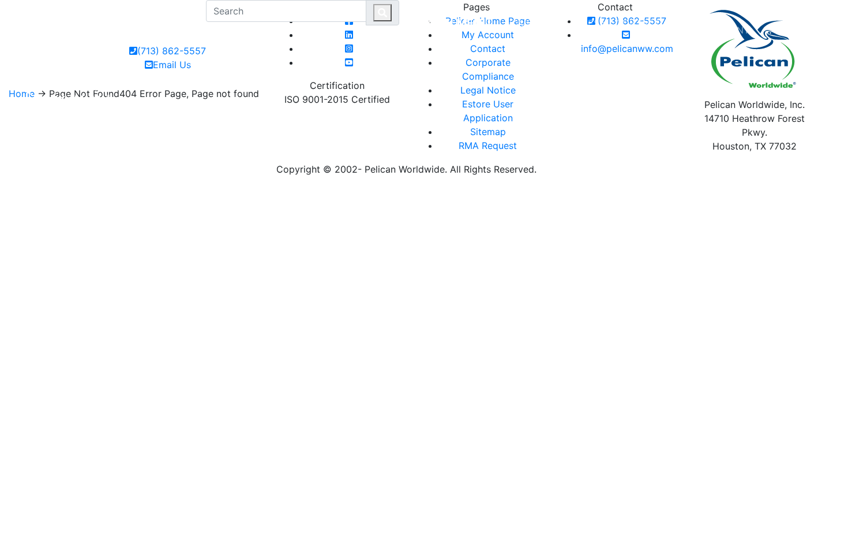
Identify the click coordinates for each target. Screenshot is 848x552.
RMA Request (488, 145)
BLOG (681, 23)
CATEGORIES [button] (570, 23)
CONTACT (638, 23)
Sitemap (488, 131)
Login (773, 16)
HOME (518, 23)
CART (813, 16)
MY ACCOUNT (726, 23)
